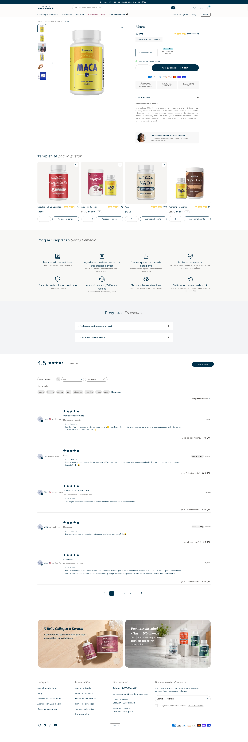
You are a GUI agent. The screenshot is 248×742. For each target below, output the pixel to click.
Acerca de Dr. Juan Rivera (49, 703)
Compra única (146, 52)
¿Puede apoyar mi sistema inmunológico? (124, 326)
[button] (122, 27)
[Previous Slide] (53, 63)
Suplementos (49, 21)
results (41, 392)
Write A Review (203, 364)
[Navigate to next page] (142, 593)
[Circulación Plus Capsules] (58, 183)
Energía (59, 21)
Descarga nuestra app (47, 708)
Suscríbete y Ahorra (167, 52)
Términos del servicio (84, 708)
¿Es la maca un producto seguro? (124, 337)
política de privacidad (195, 705)
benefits (50, 392)
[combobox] (72, 379)
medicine (89, 392)
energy (60, 392)
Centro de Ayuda (180, 14)
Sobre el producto (167, 97)
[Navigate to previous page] (105, 593)
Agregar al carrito (66, 218)
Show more (116, 392)
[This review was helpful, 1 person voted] (203, 437)
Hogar (39, 21)
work (68, 392)
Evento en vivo (82, 714)
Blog (194, 14)
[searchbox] (46, 379)
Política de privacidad (84, 703)
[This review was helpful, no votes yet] (203, 473)
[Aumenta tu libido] (102, 183)
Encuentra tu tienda (84, 693)
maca (98, 392)
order (106, 392)
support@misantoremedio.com (134, 693)
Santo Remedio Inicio (47, 688)
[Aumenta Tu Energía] (190, 183)
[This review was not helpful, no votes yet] (208, 437)
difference (78, 392)
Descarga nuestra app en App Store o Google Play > (124, 1)
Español (205, 14)
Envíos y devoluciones (85, 698)
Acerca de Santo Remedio (49, 698)
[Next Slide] (120, 63)
